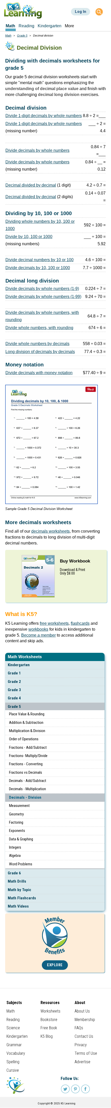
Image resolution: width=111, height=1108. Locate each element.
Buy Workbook (75, 561)
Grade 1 (14, 673)
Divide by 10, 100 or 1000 (28, 236)
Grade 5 (14, 706)
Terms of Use (86, 1053)
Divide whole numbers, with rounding (39, 328)
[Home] (23, 10)
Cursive (12, 1070)
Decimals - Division (25, 797)
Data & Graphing (21, 839)
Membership (85, 1019)
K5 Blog (47, 1036)
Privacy (81, 1044)
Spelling (12, 1061)
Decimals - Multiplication (27, 789)
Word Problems (20, 864)
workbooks (38, 629)
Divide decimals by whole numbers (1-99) (43, 296)
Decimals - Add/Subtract (27, 780)
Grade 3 (14, 690)
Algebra (15, 855)
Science (13, 1027)
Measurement (19, 805)
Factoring (16, 822)
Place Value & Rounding (26, 714)
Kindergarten (19, 665)
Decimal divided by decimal (30, 185)
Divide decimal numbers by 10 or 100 (39, 260)
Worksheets (50, 1011)
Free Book (49, 1027)
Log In (80, 11)
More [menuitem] (69, 26)
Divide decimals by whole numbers (37, 150)
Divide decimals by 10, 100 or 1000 (37, 268)
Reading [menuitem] (26, 26)
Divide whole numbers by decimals (37, 343)
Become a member (38, 635)
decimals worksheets (50, 531)
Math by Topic (19, 889)
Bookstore (49, 1019)
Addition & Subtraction (26, 722)
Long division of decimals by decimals (40, 351)
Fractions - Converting (26, 764)
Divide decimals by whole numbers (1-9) (42, 288)
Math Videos (18, 906)
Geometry (16, 814)
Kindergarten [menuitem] (49, 26)
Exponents (17, 830)
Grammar (14, 1044)
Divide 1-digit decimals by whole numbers (43, 115)
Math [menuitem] (10, 26)
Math (8, 35)
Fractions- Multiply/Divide (28, 755)
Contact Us (84, 1036)
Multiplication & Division (27, 730)
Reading (13, 1019)
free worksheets (54, 623)
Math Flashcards (22, 898)
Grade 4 (14, 698)
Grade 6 (14, 873)
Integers (15, 847)
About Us (82, 1011)
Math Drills (17, 881)
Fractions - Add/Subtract (28, 747)
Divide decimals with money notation (39, 373)
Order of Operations (23, 739)
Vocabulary (15, 1053)
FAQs (79, 1027)
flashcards (80, 623)
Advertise (82, 1061)
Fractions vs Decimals (25, 772)
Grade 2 (14, 681)
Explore (55, 965)
